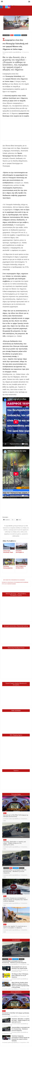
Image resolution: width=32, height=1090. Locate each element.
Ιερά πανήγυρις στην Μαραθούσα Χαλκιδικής (14, 579)
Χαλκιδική (24, 35)
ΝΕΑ (12, 35)
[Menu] (1, 1)
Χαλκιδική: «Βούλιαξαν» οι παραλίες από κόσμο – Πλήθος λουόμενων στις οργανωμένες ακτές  (14, 843)
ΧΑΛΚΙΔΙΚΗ (17, 35)
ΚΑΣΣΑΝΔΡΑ (6, 35)
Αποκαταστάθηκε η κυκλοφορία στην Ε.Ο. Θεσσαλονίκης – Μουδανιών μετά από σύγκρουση (14, 871)
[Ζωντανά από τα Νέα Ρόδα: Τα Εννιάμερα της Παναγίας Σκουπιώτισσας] (16, 803)
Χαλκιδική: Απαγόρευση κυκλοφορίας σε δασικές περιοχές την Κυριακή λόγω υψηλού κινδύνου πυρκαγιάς (15, 899)
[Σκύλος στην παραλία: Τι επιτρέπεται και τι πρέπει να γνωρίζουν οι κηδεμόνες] (16, 915)
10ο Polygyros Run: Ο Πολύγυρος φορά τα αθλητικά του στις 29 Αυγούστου (20, 975)
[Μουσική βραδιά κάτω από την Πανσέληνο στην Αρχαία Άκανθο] (6, 968)
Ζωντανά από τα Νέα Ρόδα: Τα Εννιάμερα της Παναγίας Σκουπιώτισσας (15, 815)
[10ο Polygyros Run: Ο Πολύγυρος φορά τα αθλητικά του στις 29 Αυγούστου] (6, 975)
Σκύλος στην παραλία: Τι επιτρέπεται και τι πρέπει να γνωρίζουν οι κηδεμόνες (15, 926)
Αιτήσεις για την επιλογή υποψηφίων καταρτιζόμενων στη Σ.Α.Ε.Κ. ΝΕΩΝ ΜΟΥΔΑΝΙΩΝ (15, 583)
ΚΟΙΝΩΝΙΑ (6, 868)
